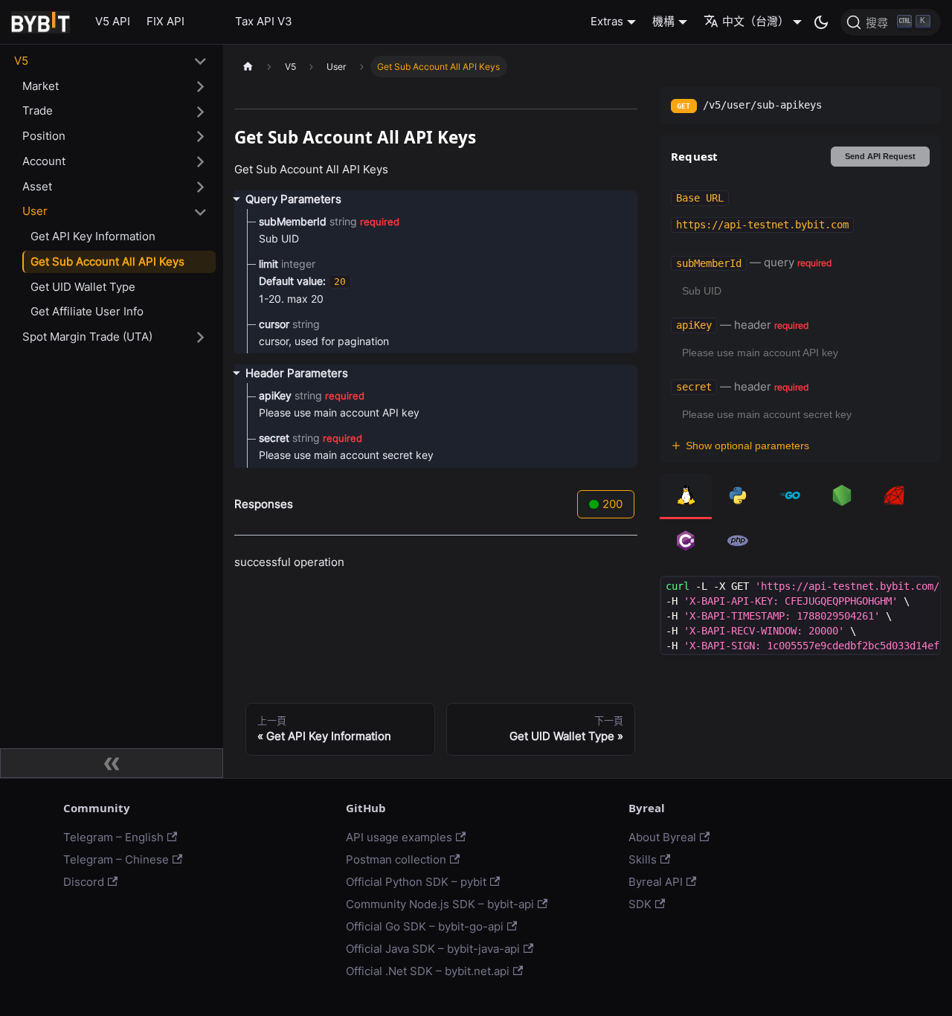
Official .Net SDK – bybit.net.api (427, 971)
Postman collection (396, 859)
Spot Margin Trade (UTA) (87, 336)
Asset (37, 186)
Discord (83, 882)
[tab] (686, 496)
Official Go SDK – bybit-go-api (425, 926)
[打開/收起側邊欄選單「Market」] (200, 86)
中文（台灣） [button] (755, 21)
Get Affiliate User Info (87, 312)
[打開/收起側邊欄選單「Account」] (200, 162)
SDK (640, 904)
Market (40, 86)
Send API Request (880, 156)
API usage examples (399, 837)
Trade (37, 111)
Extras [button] (607, 21)
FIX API (165, 21)
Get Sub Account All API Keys (107, 261)
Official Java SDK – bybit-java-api (433, 949)
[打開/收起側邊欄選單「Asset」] (200, 187)
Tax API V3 (263, 21)
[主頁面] (247, 66)
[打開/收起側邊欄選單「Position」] (200, 137)
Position (43, 136)
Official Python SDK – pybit (416, 882)
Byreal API (655, 882)
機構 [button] (663, 21)
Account (43, 161)
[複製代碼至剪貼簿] (924, 593)
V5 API (112, 21)
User (35, 212)
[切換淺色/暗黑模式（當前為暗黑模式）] (821, 22)
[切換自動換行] (898, 593)
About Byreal (662, 837)
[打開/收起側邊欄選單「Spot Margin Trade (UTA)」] (200, 338)
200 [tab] (612, 504)
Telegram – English (113, 837)
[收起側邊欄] (111, 763)
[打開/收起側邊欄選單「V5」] (200, 62)
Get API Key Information (92, 236)
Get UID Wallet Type (82, 287)
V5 (21, 61)
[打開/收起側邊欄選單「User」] (200, 212)
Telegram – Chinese (116, 859)
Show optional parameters (747, 445)
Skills (642, 859)
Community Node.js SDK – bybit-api (440, 904)
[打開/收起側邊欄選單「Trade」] (200, 111)
